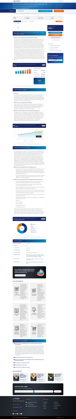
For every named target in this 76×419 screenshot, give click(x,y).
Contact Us (60, 1)
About (48, 1)
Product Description (17, 21)
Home (13, 13)
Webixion (62, 417)
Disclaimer (56, 406)
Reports (34, 1)
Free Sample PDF (59, 21)
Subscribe (57, 391)
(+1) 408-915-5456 (30, 404)
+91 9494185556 (56, 61)
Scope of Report (31, 21)
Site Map (56, 408)
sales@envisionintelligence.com (32, 406)
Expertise (28, 1)
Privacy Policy (57, 403)
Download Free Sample (55, 32)
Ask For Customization (55, 37)
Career (43, 1)
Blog (39, 1)
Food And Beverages (22, 13)
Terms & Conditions (57, 405)
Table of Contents (25, 21)
